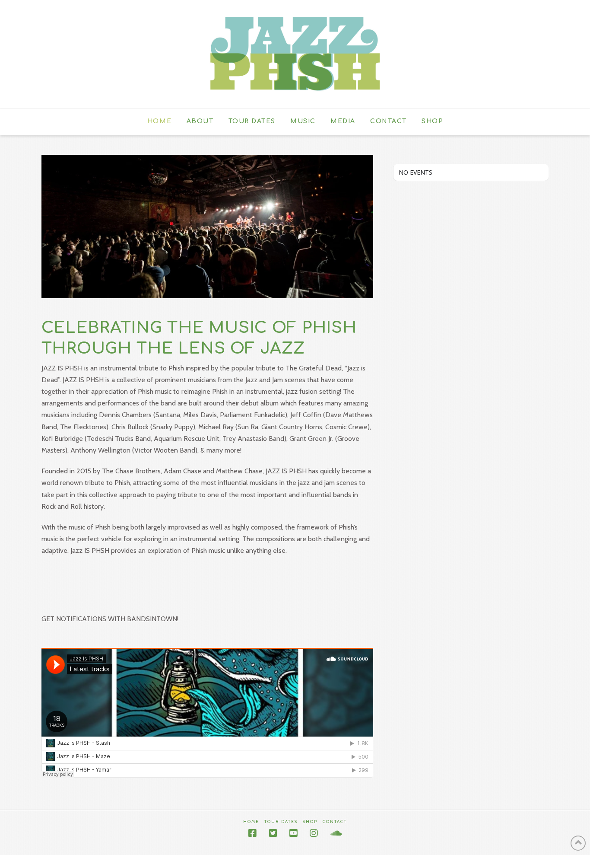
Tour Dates (281, 821)
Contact (335, 821)
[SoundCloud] (336, 833)
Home (251, 821)
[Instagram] (313, 833)
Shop (310, 821)
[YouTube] (293, 833)
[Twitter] (273, 833)
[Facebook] (252, 833)
